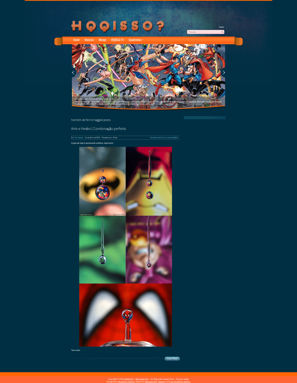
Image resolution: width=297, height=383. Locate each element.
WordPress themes (126, 381)
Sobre (221, 27)
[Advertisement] (148, 9)
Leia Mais (169, 104)
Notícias (89, 40)
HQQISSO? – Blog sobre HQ (136, 379)
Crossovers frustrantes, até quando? (97, 99)
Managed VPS (151, 381)
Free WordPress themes (179, 381)
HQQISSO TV (117, 40)
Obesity (161, 381)
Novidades (78, 138)
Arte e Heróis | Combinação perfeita (98, 129)
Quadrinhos (136, 40)
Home (76, 40)
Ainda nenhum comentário (164, 137)
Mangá (102, 40)
